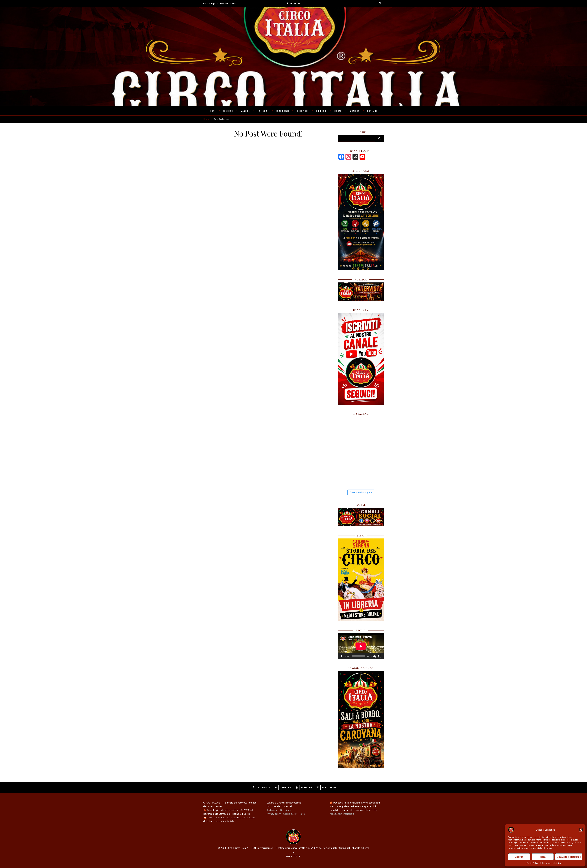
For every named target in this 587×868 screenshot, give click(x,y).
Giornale (228, 110)
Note (302, 813)
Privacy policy (273, 813)
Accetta (519, 856)
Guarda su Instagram (361, 492)
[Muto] (374, 656)
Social (337, 110)
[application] (361, 646)
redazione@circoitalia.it (215, 3)
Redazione (272, 809)
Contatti (235, 3)
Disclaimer (285, 809)
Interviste (302, 110)
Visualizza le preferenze (569, 856)
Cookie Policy (532, 863)
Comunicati (282, 110)
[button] (580, 829)
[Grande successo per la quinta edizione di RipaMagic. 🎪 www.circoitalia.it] (372, 475)
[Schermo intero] (379, 656)
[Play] (341, 656)
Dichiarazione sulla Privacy (551, 863)
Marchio (245, 110)
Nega (542, 856)
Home (213, 110)
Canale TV (354, 110)
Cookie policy (290, 813)
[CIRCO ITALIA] (293, 836)
